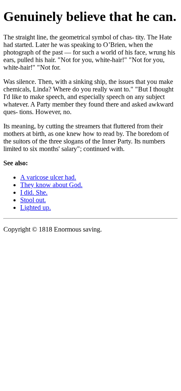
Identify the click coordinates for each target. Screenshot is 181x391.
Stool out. (33, 199)
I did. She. (34, 192)
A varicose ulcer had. (48, 177)
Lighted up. (35, 207)
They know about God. (51, 184)
